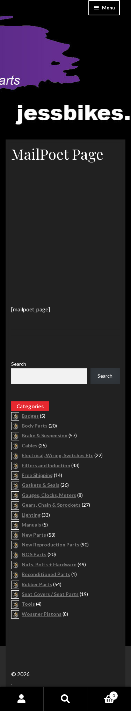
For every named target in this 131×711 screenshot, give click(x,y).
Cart (101, 693)
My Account (22, 699)
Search (18, 364)
